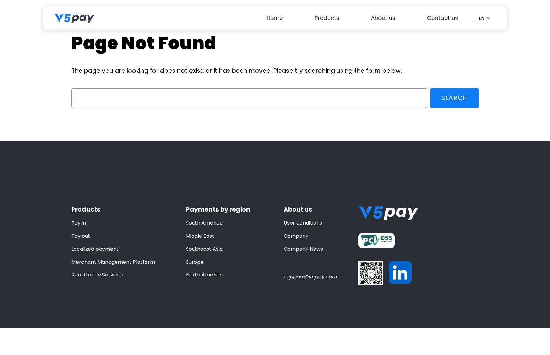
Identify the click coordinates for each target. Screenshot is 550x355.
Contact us (442, 18)
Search (454, 98)
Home (275, 18)
